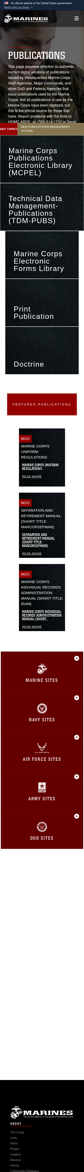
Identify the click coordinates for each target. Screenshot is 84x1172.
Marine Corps (42, 1112)
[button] (18, 7)
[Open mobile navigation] (76, 18)
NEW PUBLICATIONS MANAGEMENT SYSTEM (45, 129)
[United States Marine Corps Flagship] (26, 18)
